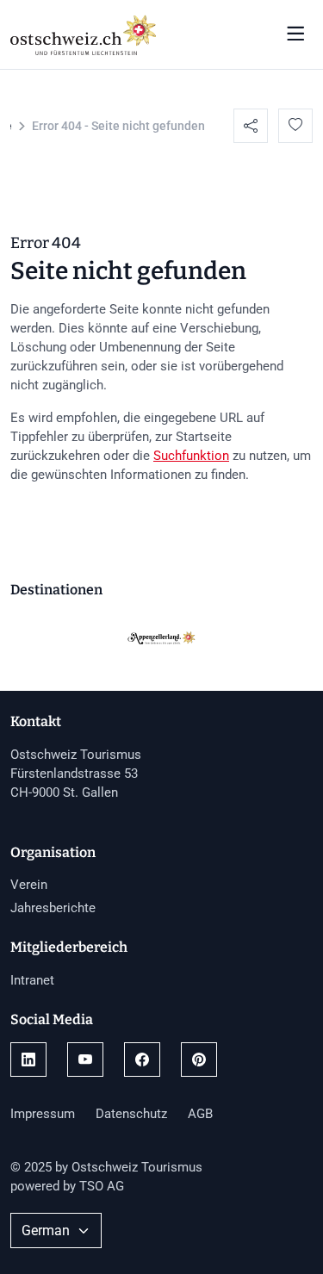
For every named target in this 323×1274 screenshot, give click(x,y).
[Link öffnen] (28, 1059)
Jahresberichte (53, 908)
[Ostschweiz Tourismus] (83, 32)
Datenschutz (131, 1114)
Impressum (42, 1114)
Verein (28, 884)
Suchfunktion (191, 455)
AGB (200, 1114)
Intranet (32, 980)
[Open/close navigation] (295, 34)
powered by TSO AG (67, 1186)
